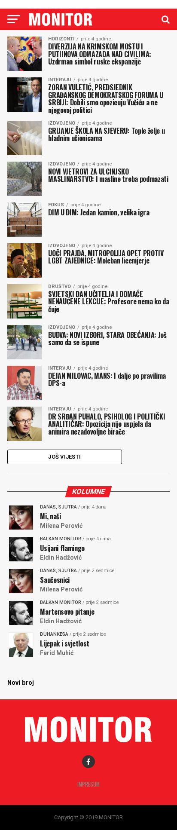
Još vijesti (64, 456)
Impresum (88, 784)
